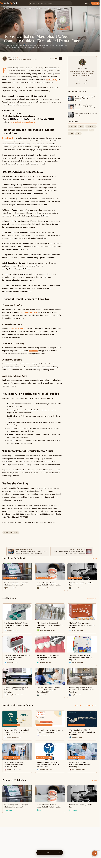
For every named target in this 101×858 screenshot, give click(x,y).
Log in (87, 3)
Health (81, 126)
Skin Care (84, 130)
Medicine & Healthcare (14, 8)
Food (91, 130)
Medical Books (91, 126)
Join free (95, 3)
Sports (71, 133)
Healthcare (72, 126)
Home (4, 8)
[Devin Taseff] (4, 58)
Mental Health (73, 130)
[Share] (60, 852)
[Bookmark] (54, 852)
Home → (94, 780)
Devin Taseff (12, 57)
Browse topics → (92, 599)
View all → (94, 558)
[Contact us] (94, 853)
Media (78, 133)
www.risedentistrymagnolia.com (22, 122)
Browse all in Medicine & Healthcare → (86, 706)
